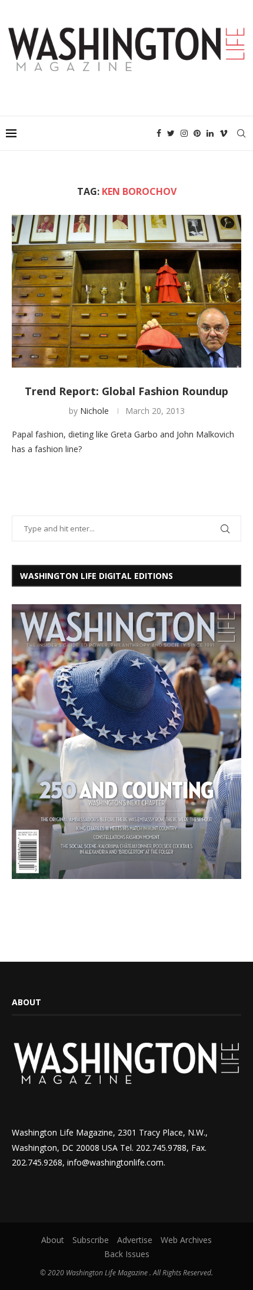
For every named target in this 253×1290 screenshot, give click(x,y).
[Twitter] (171, 133)
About (52, 1239)
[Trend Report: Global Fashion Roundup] (126, 291)
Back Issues (126, 1253)
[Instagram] (184, 133)
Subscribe (90, 1239)
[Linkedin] (210, 133)
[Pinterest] (197, 133)
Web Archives (186, 1239)
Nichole (94, 410)
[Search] (241, 133)
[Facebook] (159, 133)
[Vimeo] (223, 133)
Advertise (134, 1239)
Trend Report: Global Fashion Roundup (126, 391)
